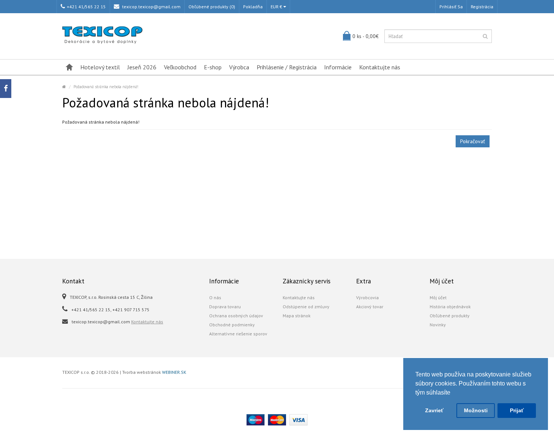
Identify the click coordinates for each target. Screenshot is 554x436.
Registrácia (482, 6)
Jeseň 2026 (141, 67)
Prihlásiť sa (451, 6)
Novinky (438, 324)
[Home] (64, 86)
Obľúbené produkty (450, 315)
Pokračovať (472, 141)
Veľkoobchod (180, 67)
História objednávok (450, 306)
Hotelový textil (100, 67)
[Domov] (69, 67)
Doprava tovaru (225, 306)
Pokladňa (253, 6)
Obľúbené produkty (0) (211, 6)
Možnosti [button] (476, 410)
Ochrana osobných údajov (236, 315)
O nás (215, 297)
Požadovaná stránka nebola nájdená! (105, 86)
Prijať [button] (517, 410)
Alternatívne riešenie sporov (238, 334)
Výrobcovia (367, 297)
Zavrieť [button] (434, 410)
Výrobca (239, 67)
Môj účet (438, 297)
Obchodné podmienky (232, 324)
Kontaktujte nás (379, 67)
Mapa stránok (297, 315)
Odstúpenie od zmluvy (306, 306)
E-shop (213, 67)
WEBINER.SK (174, 372)
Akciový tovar (369, 306)
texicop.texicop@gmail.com (151, 6)
